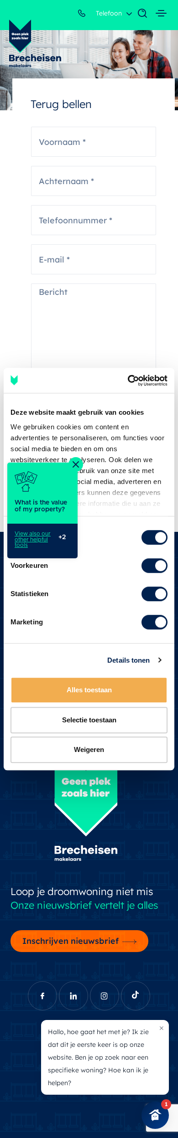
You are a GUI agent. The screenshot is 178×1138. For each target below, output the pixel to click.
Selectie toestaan (89, 720)
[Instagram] (104, 995)
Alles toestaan (89, 690)
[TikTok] (135, 995)
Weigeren (89, 749)
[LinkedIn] (73, 995)
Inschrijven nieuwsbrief (70, 941)
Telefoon (108, 13)
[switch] (154, 565)
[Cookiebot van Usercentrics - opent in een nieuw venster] (128, 380)
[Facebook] (42, 995)
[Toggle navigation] (138, 13)
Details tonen (128, 660)
